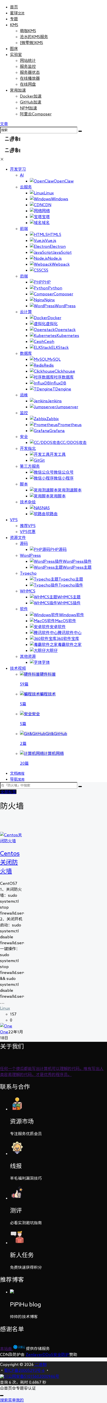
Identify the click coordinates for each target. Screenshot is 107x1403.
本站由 (6, 1349)
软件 (24, 609)
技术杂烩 (28, 502)
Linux (5, 1008)
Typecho (28, 573)
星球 (17, 13)
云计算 (26, 312)
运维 (24, 395)
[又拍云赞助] (19, 1349)
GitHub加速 (30, 102)
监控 (24, 413)
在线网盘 (28, 84)
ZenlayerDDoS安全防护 (47, 1354)
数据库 (26, 353)
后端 (24, 276)
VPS (14, 520)
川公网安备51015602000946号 (31, 1376)
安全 (24, 436)
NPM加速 (28, 108)
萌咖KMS (28, 31)
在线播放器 (30, 78)
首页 (14, 7)
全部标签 (8, 792)
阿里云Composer (36, 114)
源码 (24, 543)
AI (22, 175)
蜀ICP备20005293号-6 (24, 1370)
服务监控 (28, 66)
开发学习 (18, 169)
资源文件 (18, 537)
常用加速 (18, 90)
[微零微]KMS (31, 43)
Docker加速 (31, 96)
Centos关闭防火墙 (10, 862)
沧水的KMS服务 (34, 37)
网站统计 (28, 60)
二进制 (40, 1364)
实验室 (16, 54)
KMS (14, 25)
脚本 (24, 484)
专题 (14, 19)
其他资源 (28, 656)
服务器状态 (30, 72)
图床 (14, 49)
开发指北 (28, 448)
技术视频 (18, 668)
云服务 (26, 187)
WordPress (30, 555)
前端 (24, 228)
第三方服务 (30, 466)
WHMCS (27, 591)
